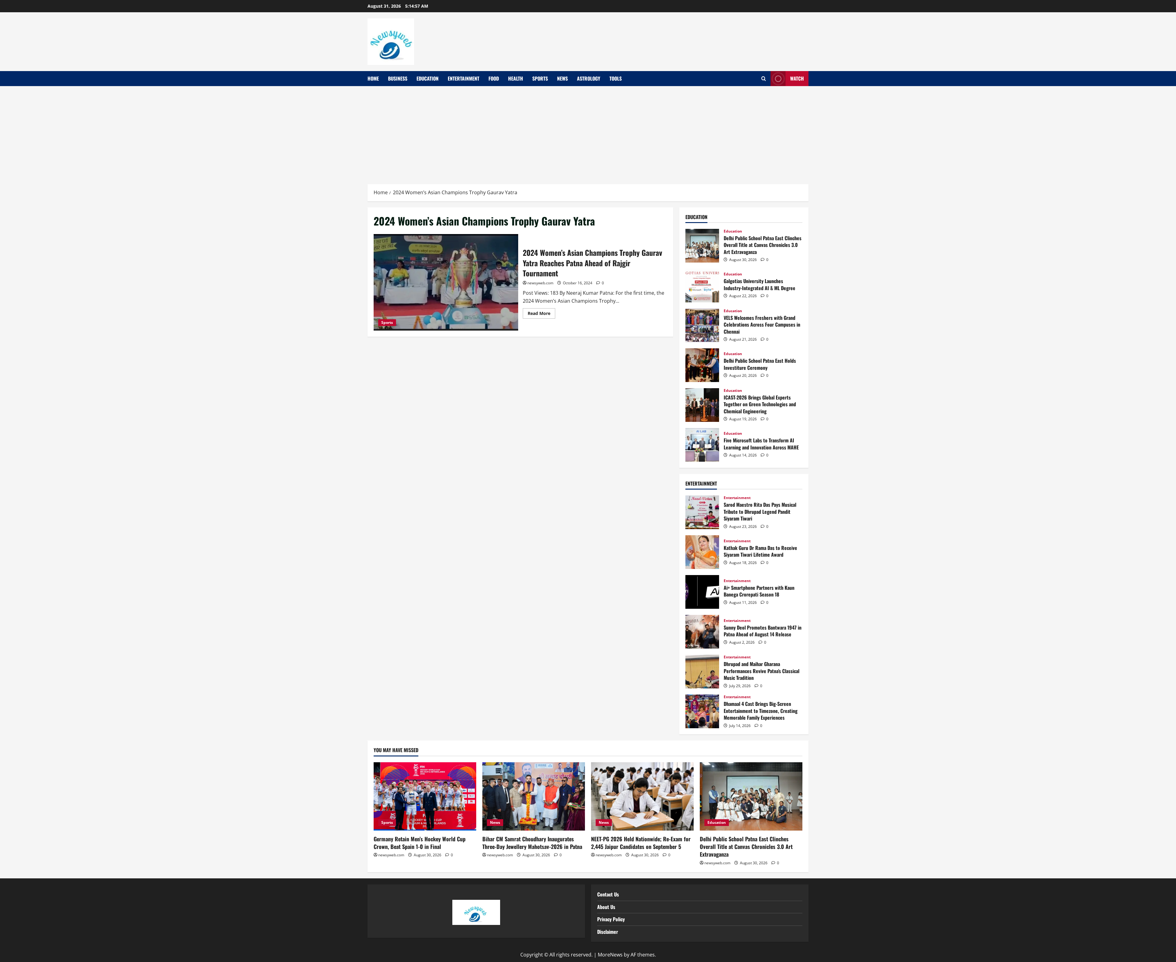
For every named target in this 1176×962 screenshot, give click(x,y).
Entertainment (463, 78)
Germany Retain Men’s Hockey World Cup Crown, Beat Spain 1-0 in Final (420, 842)
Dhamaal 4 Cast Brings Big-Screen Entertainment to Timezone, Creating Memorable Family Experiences (702, 711)
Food (493, 78)
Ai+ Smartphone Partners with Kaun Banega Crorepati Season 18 (702, 592)
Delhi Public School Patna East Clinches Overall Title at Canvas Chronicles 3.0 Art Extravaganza (702, 246)
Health (515, 78)
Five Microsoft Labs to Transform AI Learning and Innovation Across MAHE (702, 445)
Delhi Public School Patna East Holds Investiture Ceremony (702, 365)
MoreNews (610, 954)
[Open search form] (763, 79)
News (562, 78)
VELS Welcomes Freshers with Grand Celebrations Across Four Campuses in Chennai (702, 325)
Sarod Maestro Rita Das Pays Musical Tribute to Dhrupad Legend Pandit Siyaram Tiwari (702, 512)
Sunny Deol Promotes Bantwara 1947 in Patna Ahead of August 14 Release (702, 632)
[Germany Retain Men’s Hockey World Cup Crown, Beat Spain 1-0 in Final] (425, 796)
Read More (541, 312)
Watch (797, 78)
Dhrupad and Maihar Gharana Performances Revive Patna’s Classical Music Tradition (702, 671)
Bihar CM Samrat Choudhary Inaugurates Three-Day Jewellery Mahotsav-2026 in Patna (532, 842)
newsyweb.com (540, 283)
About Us (606, 907)
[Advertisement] (588, 132)
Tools (615, 78)
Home (373, 78)
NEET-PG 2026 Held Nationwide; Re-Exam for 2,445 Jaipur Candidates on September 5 (641, 842)
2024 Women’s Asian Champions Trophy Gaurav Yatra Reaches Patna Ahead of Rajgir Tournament (446, 282)
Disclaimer (607, 931)
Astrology (588, 78)
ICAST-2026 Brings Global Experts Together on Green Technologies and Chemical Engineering (702, 405)
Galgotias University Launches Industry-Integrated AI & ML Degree (702, 285)
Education (428, 78)
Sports (540, 78)
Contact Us (608, 894)
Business (397, 78)
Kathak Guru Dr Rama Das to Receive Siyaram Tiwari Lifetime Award (702, 552)
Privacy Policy (611, 919)
